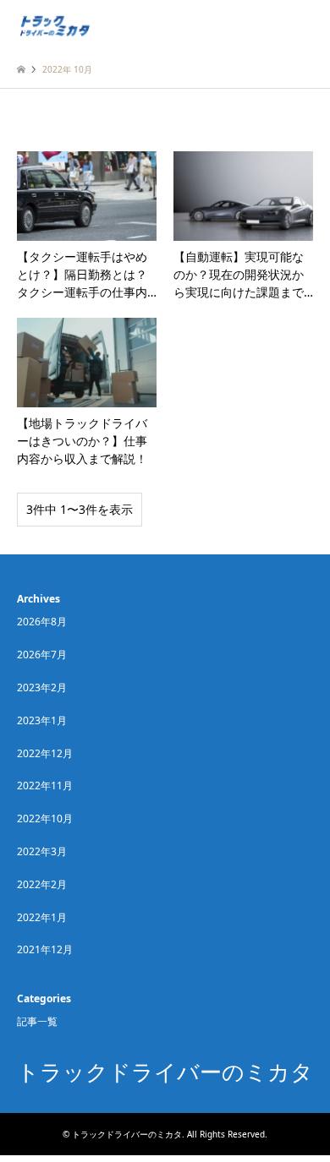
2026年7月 (42, 654)
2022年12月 (45, 753)
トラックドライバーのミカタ (165, 1072)
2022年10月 (45, 818)
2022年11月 (45, 785)
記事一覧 (37, 1021)
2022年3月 (42, 851)
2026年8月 (42, 621)
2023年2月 (42, 687)
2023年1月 (42, 720)
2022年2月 (42, 884)
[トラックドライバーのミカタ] (54, 25)
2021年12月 (45, 949)
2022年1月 (42, 917)
